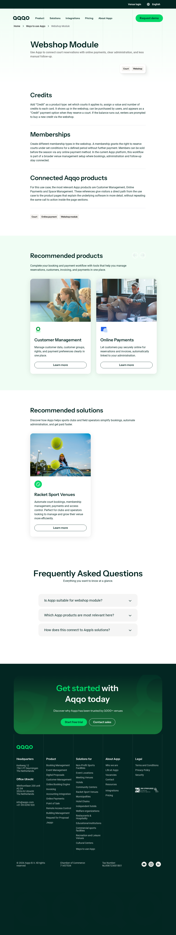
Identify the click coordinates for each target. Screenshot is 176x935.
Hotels (79, 782)
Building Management (58, 813)
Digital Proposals (55, 775)
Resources (111, 784)
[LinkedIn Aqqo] (158, 864)
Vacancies (111, 775)
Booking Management (58, 765)
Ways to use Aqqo (35, 26)
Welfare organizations (87, 811)
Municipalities (83, 796)
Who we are (112, 765)
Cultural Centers (84, 843)
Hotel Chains (83, 801)
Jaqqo (49, 822)
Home (17, 26)
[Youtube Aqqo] (144, 864)
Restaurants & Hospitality (83, 817)
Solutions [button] (55, 18)
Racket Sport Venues (87, 792)
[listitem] (60, 326)
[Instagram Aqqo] (151, 864)
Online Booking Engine (58, 784)
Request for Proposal (57, 817)
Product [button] (39, 18)
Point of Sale (53, 803)
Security (139, 775)
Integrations (73, 18)
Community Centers (86, 787)
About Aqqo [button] (105, 18)
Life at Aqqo (112, 770)
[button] (153, 4)
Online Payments (55, 798)
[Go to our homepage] (21, 18)
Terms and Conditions (146, 765)
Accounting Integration (58, 794)
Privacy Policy (142, 770)
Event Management (56, 770)
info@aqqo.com (25, 802)
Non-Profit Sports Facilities (85, 766)
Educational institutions (88, 823)
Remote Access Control (58, 808)
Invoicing (51, 789)
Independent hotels (86, 806)
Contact (110, 779)
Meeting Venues (84, 777)
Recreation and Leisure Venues (88, 836)
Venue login (134, 4)
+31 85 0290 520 (25, 805)
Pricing (89, 18)
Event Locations (84, 773)
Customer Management (59, 779)
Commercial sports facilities (86, 829)
